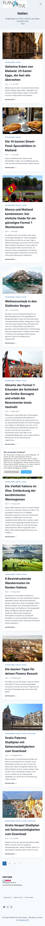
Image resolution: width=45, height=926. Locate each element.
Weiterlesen (10, 99)
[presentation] (22, 46)
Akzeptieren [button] (26, 472)
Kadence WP (24, 920)
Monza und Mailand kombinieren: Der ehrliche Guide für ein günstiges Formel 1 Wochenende (20, 218)
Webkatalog (18, 885)
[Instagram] (11, 906)
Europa (18, 205)
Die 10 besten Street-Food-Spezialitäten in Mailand (20, 146)
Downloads (29, 897)
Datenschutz (18, 897)
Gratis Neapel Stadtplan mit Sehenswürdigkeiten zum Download (22, 829)
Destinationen (10, 62)
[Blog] (22, 882)
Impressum (7, 897)
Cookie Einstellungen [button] (12, 472)
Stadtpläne (31, 733)
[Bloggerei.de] (22, 880)
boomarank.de (8, 885)
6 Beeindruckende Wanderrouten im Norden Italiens (18, 583)
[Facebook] (4, 906)
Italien (18, 62)
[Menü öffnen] (40, 4)
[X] (7, 906)
